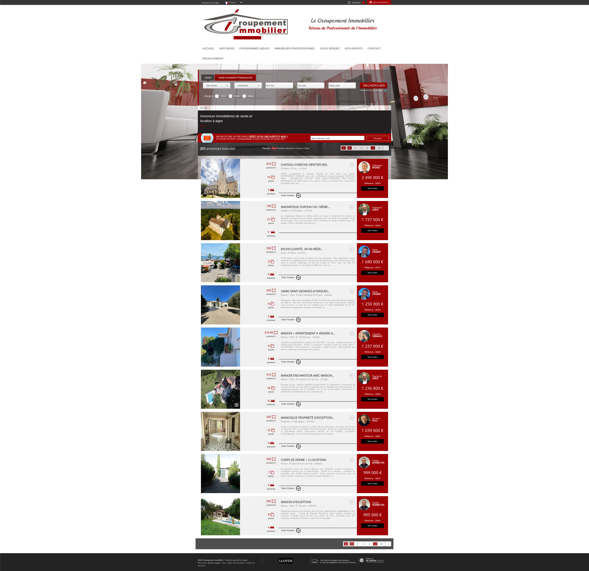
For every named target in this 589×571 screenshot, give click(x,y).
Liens (224, 562)
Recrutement (213, 58)
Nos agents (354, 48)
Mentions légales (214, 562)
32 (379, 147)
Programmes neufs (254, 48)
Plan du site (202, 562)
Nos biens (226, 48)
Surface (299, 148)
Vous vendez (330, 48)
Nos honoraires (239, 562)
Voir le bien (372, 188)
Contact (374, 48)
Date (307, 148)
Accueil (208, 48)
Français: (232, 2)
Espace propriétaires (380, 2)
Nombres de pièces (285, 148)
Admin (229, 562)
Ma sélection (358, 2)
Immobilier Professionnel (295, 48)
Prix (274, 148)
